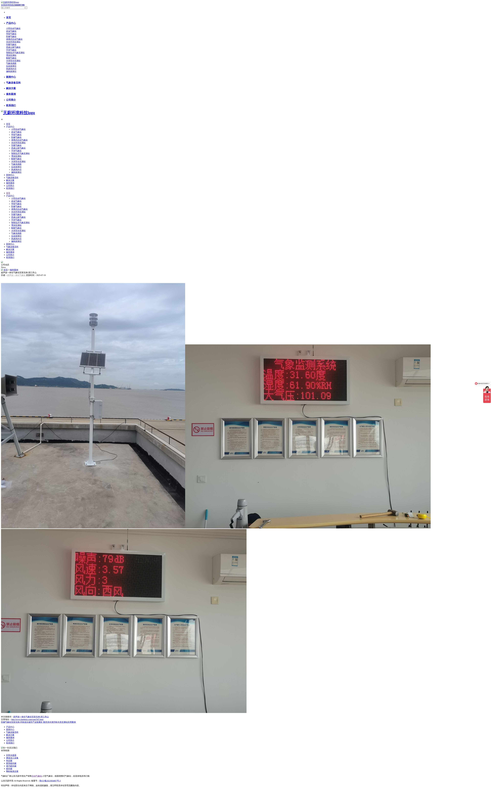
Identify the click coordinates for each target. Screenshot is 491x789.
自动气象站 (37, 776)
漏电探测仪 (11, 71)
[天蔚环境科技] (18, 112)
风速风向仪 (11, 69)
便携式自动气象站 (14, 39)
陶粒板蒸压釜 (12, 771)
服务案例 (10, 183)
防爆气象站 (11, 36)
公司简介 (10, 186)
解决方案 (10, 180)
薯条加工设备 (12, 758)
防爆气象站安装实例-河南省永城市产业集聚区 (22, 722)
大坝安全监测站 (13, 61)
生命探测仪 (11, 66)
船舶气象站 (11, 58)
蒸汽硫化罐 (11, 766)
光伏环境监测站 (13, 42)
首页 (8, 124)
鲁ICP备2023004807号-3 (50, 781)
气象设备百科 (12, 177)
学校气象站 (11, 34)
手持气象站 (11, 50)
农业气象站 (11, 31)
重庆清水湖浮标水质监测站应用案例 (59, 722)
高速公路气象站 (13, 47)
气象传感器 (11, 63)
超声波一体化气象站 (16, 275)
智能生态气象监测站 (15, 53)
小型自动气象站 (13, 28)
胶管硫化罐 (11, 763)
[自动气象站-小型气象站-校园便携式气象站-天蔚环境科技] (10, 2)
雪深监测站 (11, 55)
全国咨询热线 (13, 5)
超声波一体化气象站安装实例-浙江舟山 (31, 717)
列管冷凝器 (11, 755)
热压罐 (9, 760)
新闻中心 (10, 175)
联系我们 (10, 188)
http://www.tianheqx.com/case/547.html (27, 719)
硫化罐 (9, 769)
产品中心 (10, 126)
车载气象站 (11, 44)
